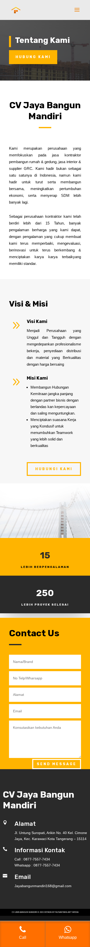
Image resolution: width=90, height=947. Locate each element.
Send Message (56, 764)
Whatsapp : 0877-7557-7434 (37, 865)
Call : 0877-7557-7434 (32, 859)
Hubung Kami (33, 57)
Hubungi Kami (53, 469)
